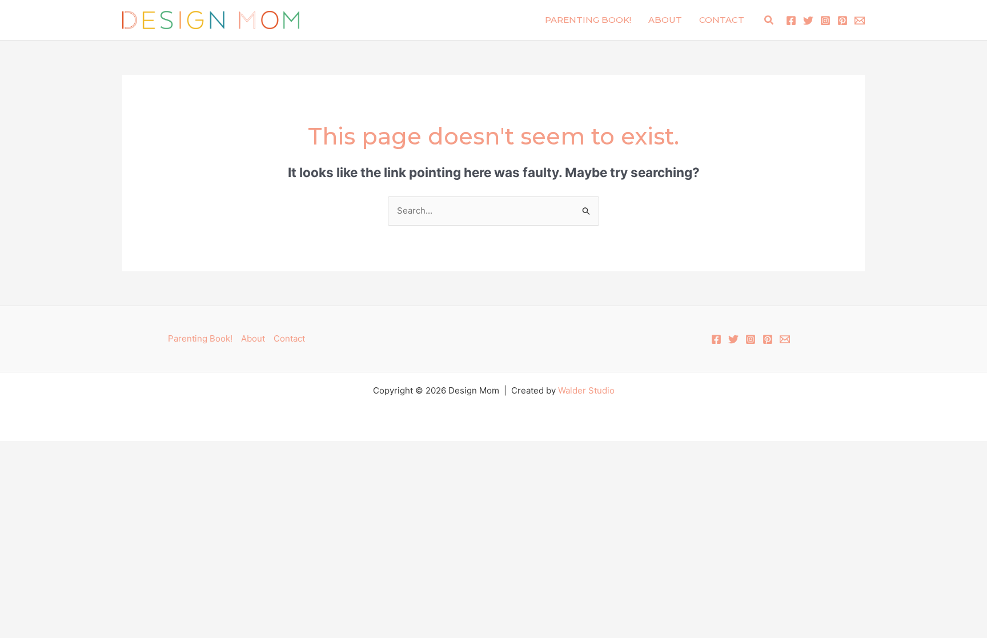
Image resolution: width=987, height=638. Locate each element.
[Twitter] (808, 20)
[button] (769, 20)
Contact (721, 19)
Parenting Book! (588, 19)
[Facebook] (791, 20)
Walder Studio (586, 390)
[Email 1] (859, 20)
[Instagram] (825, 20)
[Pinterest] (842, 20)
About (665, 19)
